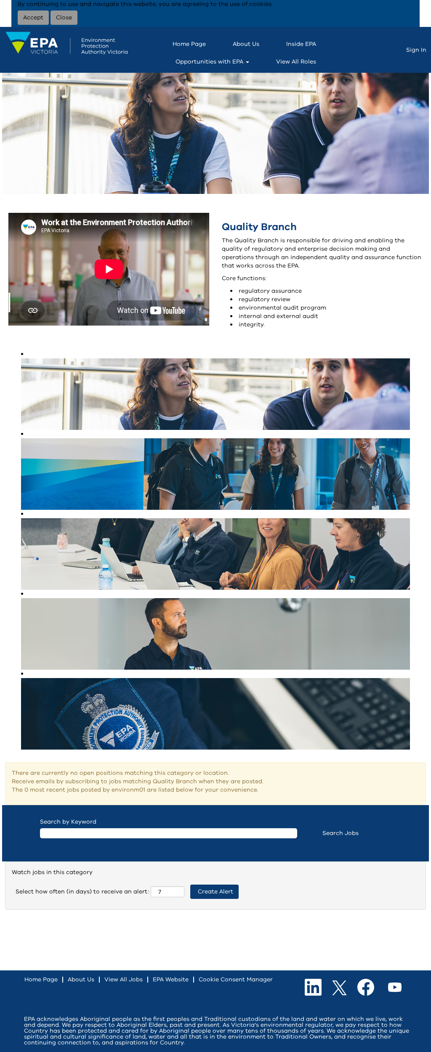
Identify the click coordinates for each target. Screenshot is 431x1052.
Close (64, 17)
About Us (246, 44)
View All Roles (296, 62)
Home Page (189, 44)
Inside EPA (301, 44)
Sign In (416, 50)
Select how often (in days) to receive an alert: (82, 892)
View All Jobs (123, 979)
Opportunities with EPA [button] (210, 62)
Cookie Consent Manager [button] (236, 979)
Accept (33, 17)
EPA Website (171, 979)
